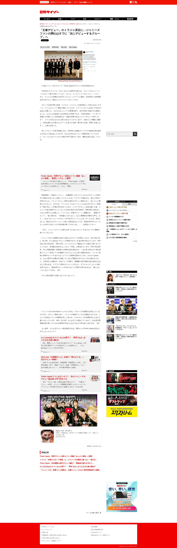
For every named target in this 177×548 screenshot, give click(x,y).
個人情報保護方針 (97, 529)
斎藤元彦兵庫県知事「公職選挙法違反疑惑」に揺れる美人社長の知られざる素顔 (126, 318)
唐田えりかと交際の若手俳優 (118, 207)
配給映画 (130, 19)
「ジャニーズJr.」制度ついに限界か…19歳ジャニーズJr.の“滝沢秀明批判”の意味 (69, 470)
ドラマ (73, 19)
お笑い (60, 19)
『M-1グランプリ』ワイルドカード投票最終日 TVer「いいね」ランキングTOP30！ (126, 327)
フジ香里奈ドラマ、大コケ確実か (119, 234)
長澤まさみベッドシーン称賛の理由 (119, 220)
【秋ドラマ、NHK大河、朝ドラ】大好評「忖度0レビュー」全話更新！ (126, 275)
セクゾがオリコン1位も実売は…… (119, 210)
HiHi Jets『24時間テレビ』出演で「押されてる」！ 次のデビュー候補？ (63, 358)
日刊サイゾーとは (48, 526)
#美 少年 (63, 47)
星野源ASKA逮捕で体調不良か (118, 223)
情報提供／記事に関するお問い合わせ (54, 535)
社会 (84, 19)
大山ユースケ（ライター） (94, 43)
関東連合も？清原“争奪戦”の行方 (119, 226)
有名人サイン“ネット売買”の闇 (118, 213)
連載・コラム (114, 19)
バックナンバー (47, 529)
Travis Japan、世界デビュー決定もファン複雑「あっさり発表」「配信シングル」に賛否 (63, 177)
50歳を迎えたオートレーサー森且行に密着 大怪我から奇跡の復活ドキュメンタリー (126, 289)
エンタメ (114, 204)
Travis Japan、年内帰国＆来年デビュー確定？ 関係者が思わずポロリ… (67, 463)
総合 (129, 204)
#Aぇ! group (72, 47)
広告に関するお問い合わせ (51, 538)
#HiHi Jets (55, 47)
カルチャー (98, 19)
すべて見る (133, 201)
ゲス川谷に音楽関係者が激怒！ (118, 237)
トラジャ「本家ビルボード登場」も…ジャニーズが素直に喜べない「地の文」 (68, 460)
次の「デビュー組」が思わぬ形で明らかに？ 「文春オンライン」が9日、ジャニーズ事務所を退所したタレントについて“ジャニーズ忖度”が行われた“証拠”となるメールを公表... (63, 384)
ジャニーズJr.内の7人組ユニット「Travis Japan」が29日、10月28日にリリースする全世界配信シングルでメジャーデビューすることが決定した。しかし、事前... (63, 183)
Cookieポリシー (97, 532)
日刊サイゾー (46, 190)
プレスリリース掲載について (51, 541)
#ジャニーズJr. (45, 47)
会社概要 (94, 526)
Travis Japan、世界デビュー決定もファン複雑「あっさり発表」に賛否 (66, 456)
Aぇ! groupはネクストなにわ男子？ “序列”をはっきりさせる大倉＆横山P (63, 339)
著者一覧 (45, 532)
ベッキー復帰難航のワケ (116, 216)
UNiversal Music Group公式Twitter (69, 81)
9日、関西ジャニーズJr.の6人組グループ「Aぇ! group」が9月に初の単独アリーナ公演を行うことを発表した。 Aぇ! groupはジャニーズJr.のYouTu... (63, 345)
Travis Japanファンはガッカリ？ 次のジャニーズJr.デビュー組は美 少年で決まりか (63, 377)
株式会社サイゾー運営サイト (101, 535)
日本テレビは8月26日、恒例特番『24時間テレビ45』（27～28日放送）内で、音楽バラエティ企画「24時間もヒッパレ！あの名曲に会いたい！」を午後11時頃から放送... (64, 365)
